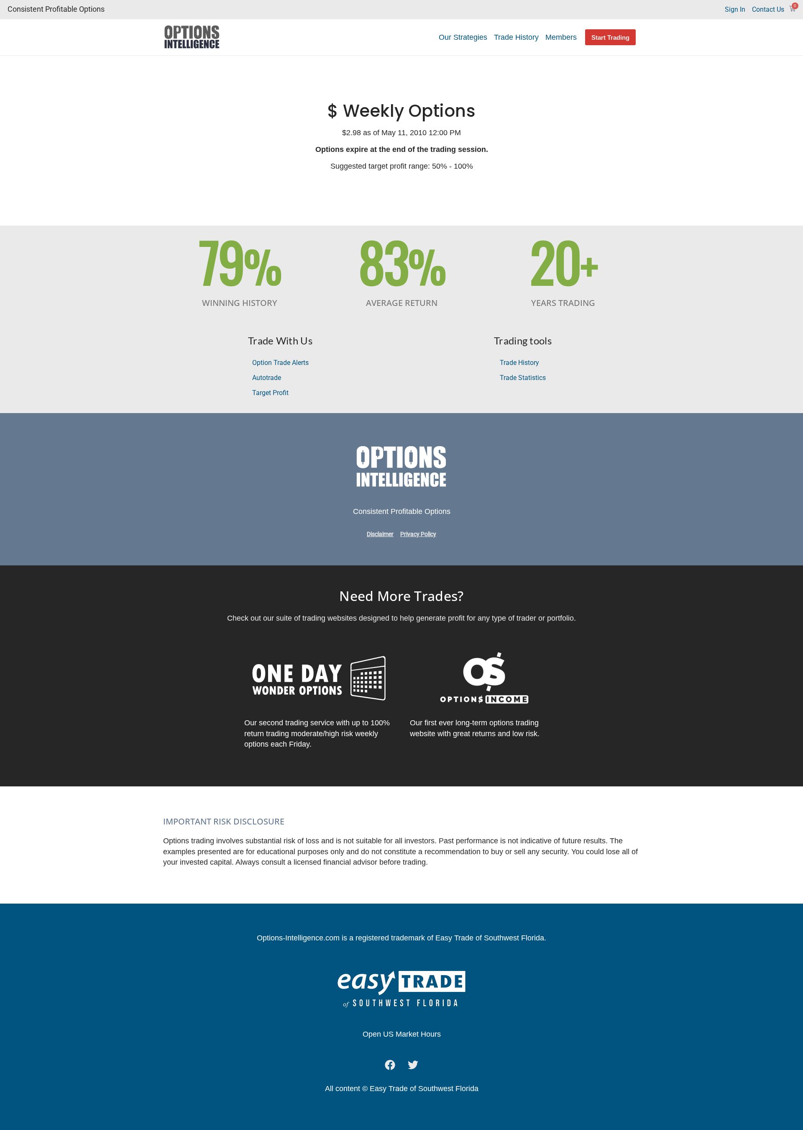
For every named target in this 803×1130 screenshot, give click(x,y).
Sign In (735, 9)
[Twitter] (413, 1064)
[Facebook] (390, 1064)
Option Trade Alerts (280, 363)
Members (561, 37)
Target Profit (270, 393)
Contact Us (768, 9)
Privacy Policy (418, 534)
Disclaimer (380, 534)
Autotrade (266, 378)
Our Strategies (463, 37)
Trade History (516, 37)
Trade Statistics (523, 378)
